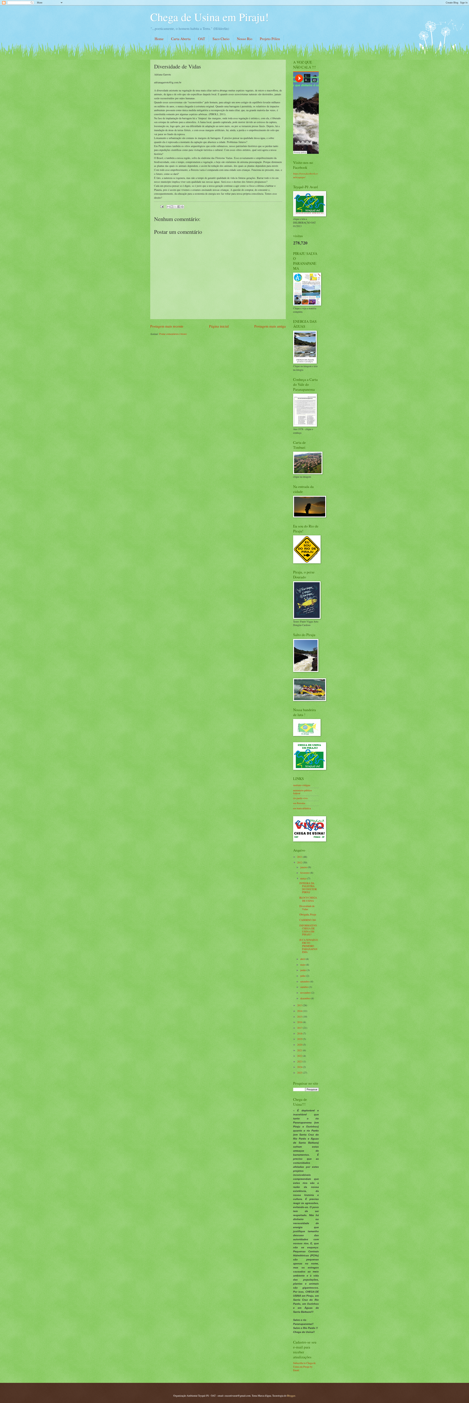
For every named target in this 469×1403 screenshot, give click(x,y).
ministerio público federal (302, 792)
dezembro (305, 998)
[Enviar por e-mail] (168, 207)
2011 (300, 856)
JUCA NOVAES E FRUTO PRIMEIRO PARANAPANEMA (308, 946)
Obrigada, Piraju (307, 914)
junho (303, 970)
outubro (304, 987)
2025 (300, 1072)
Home (159, 38)
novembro (305, 992)
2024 (300, 1067)
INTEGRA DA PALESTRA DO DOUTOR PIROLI (308, 887)
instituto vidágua (301, 785)
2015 (300, 1016)
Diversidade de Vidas (307, 907)
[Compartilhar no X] (175, 207)
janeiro (304, 867)
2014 (300, 1011)
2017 (300, 1028)
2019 (300, 1039)
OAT (201, 38)
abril (303, 959)
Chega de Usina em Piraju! (209, 17)
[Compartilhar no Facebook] (179, 207)
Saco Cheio (221, 38)
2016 (300, 1022)
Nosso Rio (244, 38)
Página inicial (219, 326)
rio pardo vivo (300, 798)
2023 (300, 1061)
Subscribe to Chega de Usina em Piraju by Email (304, 1366)
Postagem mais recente (166, 326)
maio (303, 964)
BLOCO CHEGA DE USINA (308, 899)
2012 (300, 862)
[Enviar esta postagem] (161, 206)
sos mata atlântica (302, 808)
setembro (305, 981)
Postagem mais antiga (270, 326)
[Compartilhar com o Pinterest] (182, 207)
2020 (300, 1044)
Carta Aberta (181, 38)
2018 (300, 1033)
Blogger (291, 1395)
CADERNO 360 (307, 920)
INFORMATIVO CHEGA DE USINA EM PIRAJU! (308, 930)
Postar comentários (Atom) (173, 334)
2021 (300, 1050)
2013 (300, 1005)
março (303, 878)
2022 (300, 1056)
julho (303, 976)
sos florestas (299, 803)
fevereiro (305, 872)
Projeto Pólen (270, 38)
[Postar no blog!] (172, 207)
